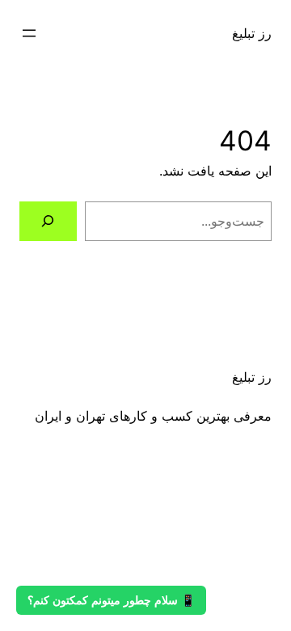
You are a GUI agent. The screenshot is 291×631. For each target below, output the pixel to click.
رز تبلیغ (252, 33)
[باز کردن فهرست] (29, 33)
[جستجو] (48, 221)
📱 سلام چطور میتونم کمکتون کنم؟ (111, 600)
